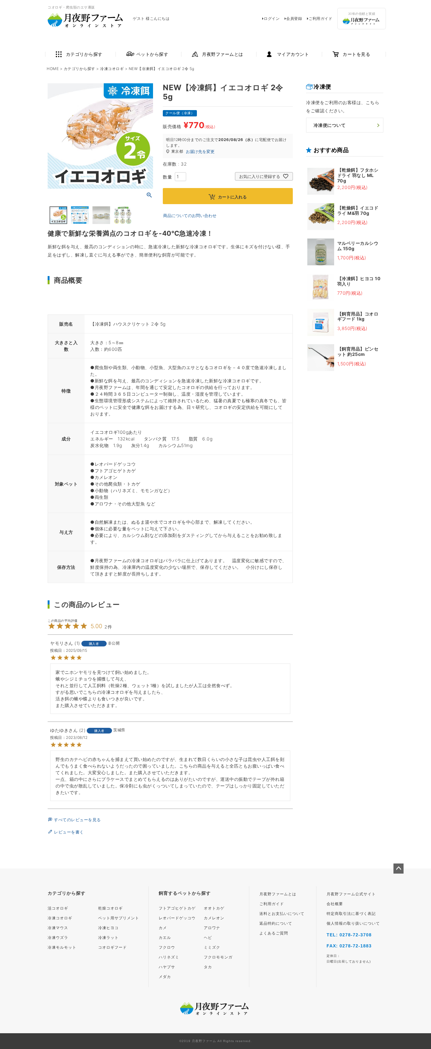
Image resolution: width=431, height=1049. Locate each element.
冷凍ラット (108, 937)
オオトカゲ (214, 908)
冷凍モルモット (62, 947)
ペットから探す (152, 54)
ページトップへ (398, 868)
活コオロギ (58, 908)
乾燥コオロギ (110, 908)
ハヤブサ (167, 967)
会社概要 (335, 904)
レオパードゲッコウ (177, 918)
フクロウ (167, 947)
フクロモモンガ (218, 957)
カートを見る (356, 54)
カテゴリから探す (84, 54)
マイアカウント (293, 54)
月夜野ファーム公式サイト (351, 894)
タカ (208, 967)
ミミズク (212, 947)
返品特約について (275, 923)
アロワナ (212, 928)
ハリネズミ (169, 957)
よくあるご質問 (273, 933)
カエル (165, 937)
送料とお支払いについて (281, 913)
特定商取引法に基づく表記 (351, 913)
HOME (53, 68)
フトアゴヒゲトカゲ (177, 908)
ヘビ (208, 937)
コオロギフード (112, 947)
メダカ (165, 977)
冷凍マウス (58, 928)
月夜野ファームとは (222, 54)
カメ (163, 928)
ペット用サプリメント (118, 918)
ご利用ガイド (320, 18)
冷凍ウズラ (58, 937)
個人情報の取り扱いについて (353, 923)
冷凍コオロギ (112, 68)
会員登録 (294, 18)
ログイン (272, 18)
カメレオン (214, 918)
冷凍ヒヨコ (108, 928)
